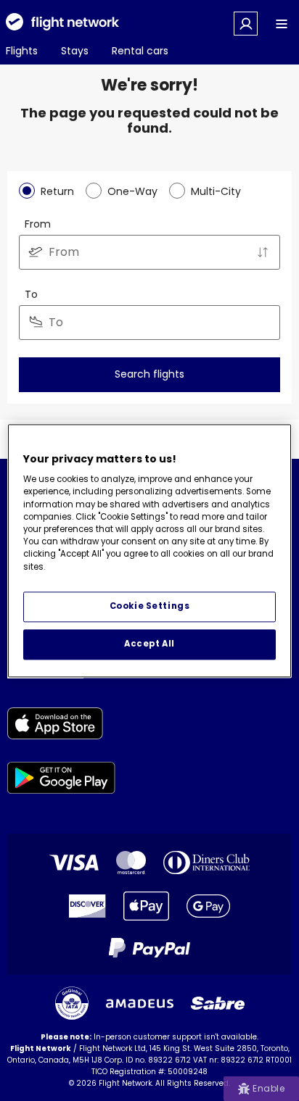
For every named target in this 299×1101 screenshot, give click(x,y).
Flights (22, 50)
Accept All (149, 643)
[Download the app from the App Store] (61, 725)
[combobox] (149, 252)
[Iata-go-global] (72, 1003)
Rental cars (140, 50)
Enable (268, 1088)
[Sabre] (218, 1003)
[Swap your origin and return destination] (263, 252)
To (31, 294)
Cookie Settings (150, 606)
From (38, 224)
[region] (149, 550)
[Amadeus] (139, 1003)
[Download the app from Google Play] (61, 780)
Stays (75, 50)
